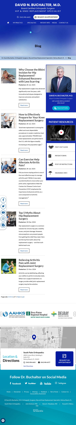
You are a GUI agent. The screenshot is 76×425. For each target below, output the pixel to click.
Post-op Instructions (63, 164)
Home (8, 392)
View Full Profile (62, 108)
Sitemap (35, 392)
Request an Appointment (48, 17)
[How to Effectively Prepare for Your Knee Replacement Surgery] (8, 120)
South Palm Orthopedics (12, 404)
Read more (24, 105)
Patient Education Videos (61, 139)
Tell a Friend (54, 392)
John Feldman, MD (31, 404)
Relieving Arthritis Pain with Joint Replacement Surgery (31, 262)
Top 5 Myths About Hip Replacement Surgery (29, 215)
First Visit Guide (61, 147)
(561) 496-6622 (25, 17)
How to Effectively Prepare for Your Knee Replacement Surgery (32, 117)
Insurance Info (61, 173)
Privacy (26, 392)
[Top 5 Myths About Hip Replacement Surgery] (8, 219)
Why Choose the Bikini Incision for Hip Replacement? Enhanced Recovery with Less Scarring (32, 75)
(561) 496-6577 (45, 362)
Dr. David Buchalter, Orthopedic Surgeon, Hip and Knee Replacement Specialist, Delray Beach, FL (33, 58)
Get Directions (28, 366)
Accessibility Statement (38, 394)
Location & (11, 358)
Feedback (44, 392)
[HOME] (8, 22)
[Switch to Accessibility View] (2, 420)
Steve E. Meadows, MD (49, 404)
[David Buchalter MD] (38, 7)
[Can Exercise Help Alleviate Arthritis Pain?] (8, 165)
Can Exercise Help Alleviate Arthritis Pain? (29, 162)
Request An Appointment (64, 361)
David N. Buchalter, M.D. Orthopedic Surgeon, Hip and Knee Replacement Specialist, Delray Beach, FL (39, 400)
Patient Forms (60, 156)
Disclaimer (17, 392)
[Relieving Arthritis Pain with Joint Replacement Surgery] (8, 266)
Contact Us (65, 392)
